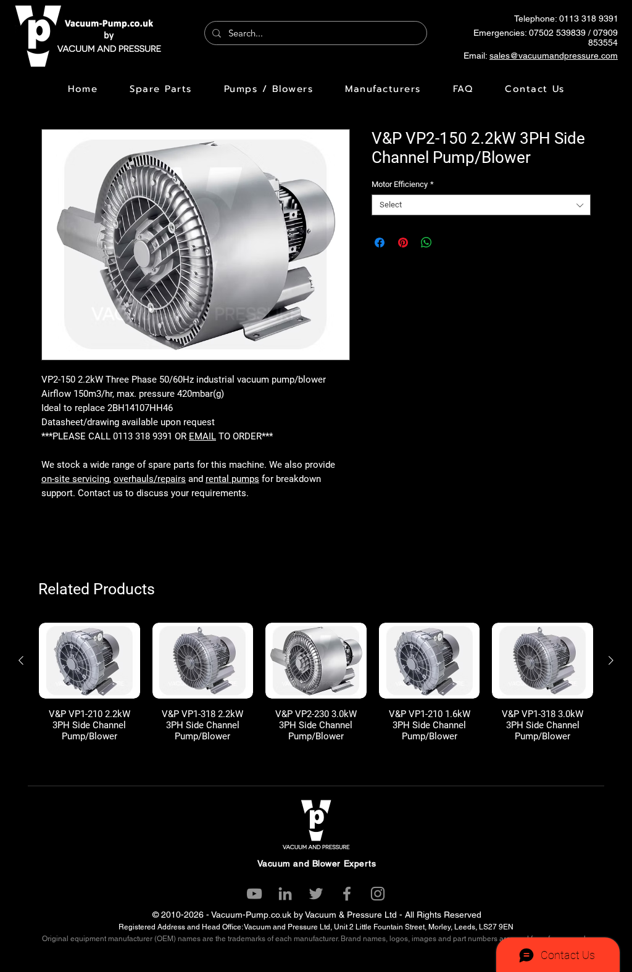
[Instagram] (377, 893)
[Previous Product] (21, 660)
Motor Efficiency (403, 184)
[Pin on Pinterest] (403, 242)
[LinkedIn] (285, 893)
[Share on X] (450, 242)
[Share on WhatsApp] (426, 242)
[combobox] (481, 204)
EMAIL (202, 436)
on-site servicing (75, 478)
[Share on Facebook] (379, 242)
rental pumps (232, 478)
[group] (316, 682)
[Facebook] (347, 893)
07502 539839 (557, 33)
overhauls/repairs (150, 478)
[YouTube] (254, 893)
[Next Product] (611, 660)
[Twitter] (316, 893)
